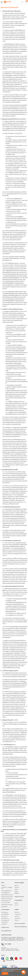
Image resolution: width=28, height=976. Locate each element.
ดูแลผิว (16, 891)
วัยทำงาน (17, 889)
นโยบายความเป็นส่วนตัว (21, 926)
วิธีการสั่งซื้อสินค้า (5, 914)
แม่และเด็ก (17, 887)
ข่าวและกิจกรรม (18, 914)
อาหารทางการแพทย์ (5, 902)
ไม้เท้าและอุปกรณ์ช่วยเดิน (6, 898)
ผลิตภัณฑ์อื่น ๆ (4, 906)
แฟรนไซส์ (17, 916)
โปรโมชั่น (3, 885)
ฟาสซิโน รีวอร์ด (5, 927)
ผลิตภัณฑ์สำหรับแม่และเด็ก (7, 894)
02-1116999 (7, 944)
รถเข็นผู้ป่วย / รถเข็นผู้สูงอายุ (6, 888)
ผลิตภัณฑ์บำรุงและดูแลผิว (6, 904)
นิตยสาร (16, 903)
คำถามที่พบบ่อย (4, 912)
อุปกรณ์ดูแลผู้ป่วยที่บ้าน (6, 890)
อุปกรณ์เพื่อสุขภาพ (5, 892)
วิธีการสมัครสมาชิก (5, 920)
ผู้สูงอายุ (16, 885)
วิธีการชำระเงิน (4, 916)
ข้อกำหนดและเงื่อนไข (20, 923)
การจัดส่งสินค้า (4, 922)
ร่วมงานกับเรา (18, 918)
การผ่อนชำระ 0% (5, 918)
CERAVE (17, 893)
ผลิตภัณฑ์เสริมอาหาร (5, 900)
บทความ (16, 905)
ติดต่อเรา (17, 920)
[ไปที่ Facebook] (2, 958)
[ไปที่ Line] (7, 958)
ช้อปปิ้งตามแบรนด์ (19, 896)
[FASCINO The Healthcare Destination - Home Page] (7, 2)
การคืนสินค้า (3, 924)
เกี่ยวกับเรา (17, 912)
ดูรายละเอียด (16, 971)
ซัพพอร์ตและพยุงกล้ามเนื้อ (7, 896)
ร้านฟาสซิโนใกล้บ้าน (6, 931)
